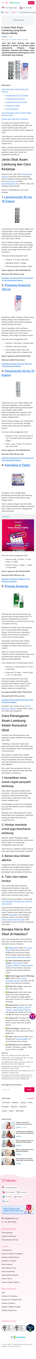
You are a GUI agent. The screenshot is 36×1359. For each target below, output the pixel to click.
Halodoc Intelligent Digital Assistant (19, 965)
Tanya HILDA (17, 963)
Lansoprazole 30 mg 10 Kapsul (17, 95)
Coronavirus (6, 1102)
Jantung (23, 1102)
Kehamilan (5, 1106)
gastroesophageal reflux (10, 184)
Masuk (31, 3)
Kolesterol (14, 1106)
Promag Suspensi (12, 109)
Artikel (13, 12)
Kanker (11, 1111)
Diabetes (15, 1102)
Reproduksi (20, 1111)
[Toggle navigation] (3, 3)
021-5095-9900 (9, 1222)
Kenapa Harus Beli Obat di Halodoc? (15, 119)
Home (6, 12)
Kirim (29, 1090)
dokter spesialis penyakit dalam (13, 920)
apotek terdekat (22, 1039)
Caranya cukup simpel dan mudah (18, 957)
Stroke (30, 1102)
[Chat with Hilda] (33, 1016)
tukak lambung (10, 181)
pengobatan (13, 915)
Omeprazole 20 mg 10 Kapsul (16, 102)
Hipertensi (23, 1106)
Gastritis (4, 36)
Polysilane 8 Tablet (13, 106)
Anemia (4, 1111)
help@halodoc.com (10, 1218)
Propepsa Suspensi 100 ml (15, 99)
